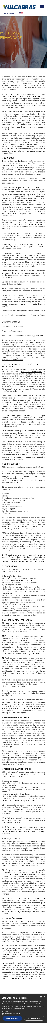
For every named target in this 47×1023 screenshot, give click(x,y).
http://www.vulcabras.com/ (12, 116)
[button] (23, 1013)
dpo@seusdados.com (16, 331)
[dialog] (23, 1008)
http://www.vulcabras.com (12, 360)
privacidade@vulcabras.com (14, 411)
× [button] (44, 997)
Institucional (9, 14)
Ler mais (5, 1011)
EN (21, 13)
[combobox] (41, 997)
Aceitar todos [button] (12, 1018)
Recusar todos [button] (34, 1018)
